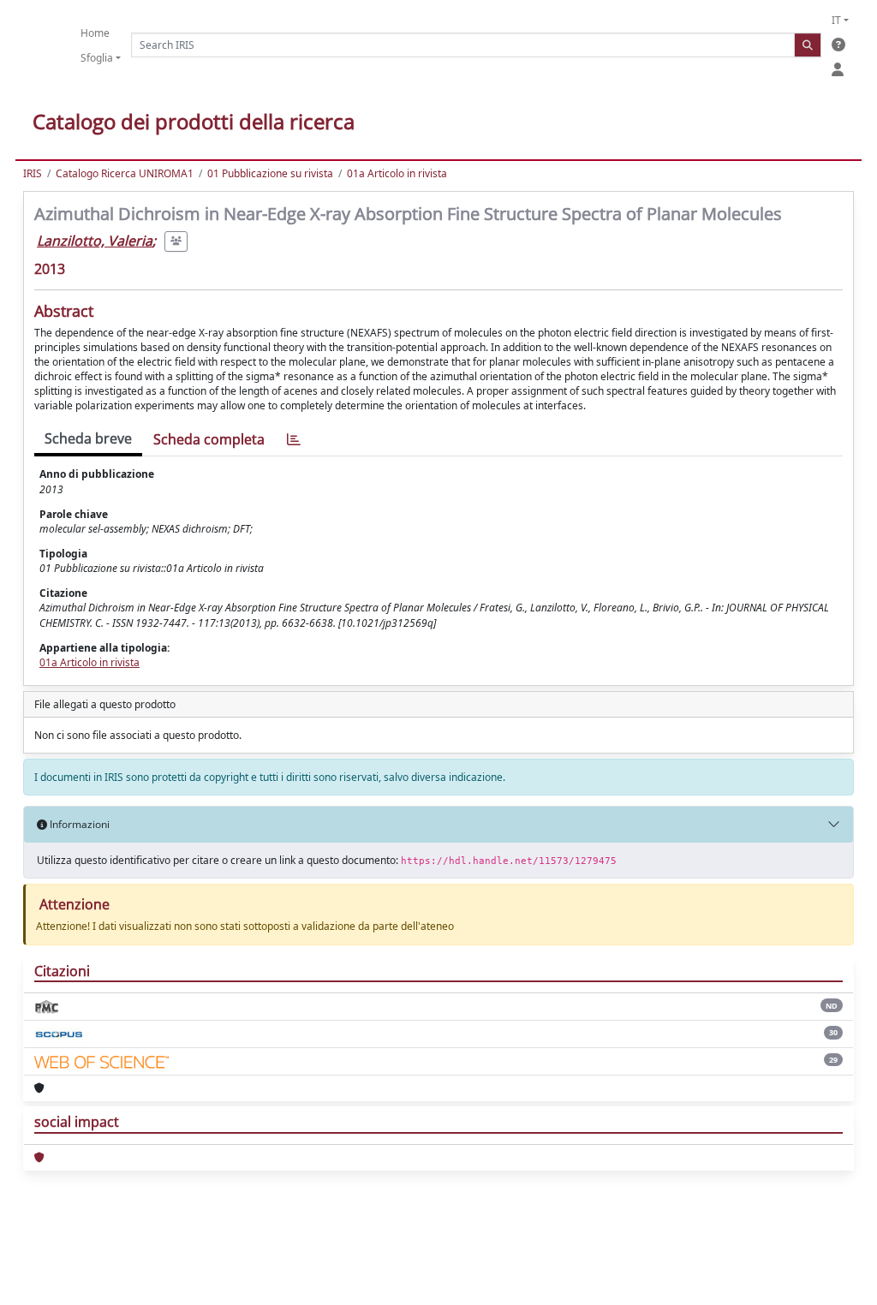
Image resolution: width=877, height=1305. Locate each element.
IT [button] (836, 20)
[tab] (294, 440)
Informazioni (78, 824)
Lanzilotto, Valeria (94, 240)
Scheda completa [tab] (209, 439)
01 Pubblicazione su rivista (270, 173)
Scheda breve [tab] (88, 438)
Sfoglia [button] (97, 58)
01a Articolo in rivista (397, 173)
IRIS (32, 173)
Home (95, 33)
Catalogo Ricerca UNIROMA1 (125, 173)
